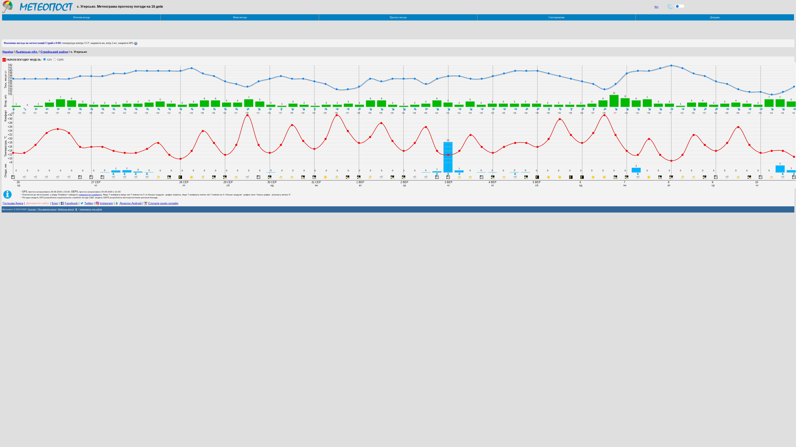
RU (656, 7)
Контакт (32, 209)
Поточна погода (81, 17)
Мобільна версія (66, 209)
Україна (7, 51)
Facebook (71, 203)
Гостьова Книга (13, 203)
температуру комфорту (90, 194)
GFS (49, 59)
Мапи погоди (240, 17)
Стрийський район (54, 51)
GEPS (60, 59)
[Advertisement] (77, 30)
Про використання (47, 209)
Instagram (106, 203)
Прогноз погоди (398, 17)
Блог (55, 203)
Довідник (715, 17)
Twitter (88, 203)
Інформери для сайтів (91, 209)
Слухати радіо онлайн (163, 203)
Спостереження (556, 17)
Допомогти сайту (37, 203)
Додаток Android (131, 203)
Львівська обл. (27, 51)
